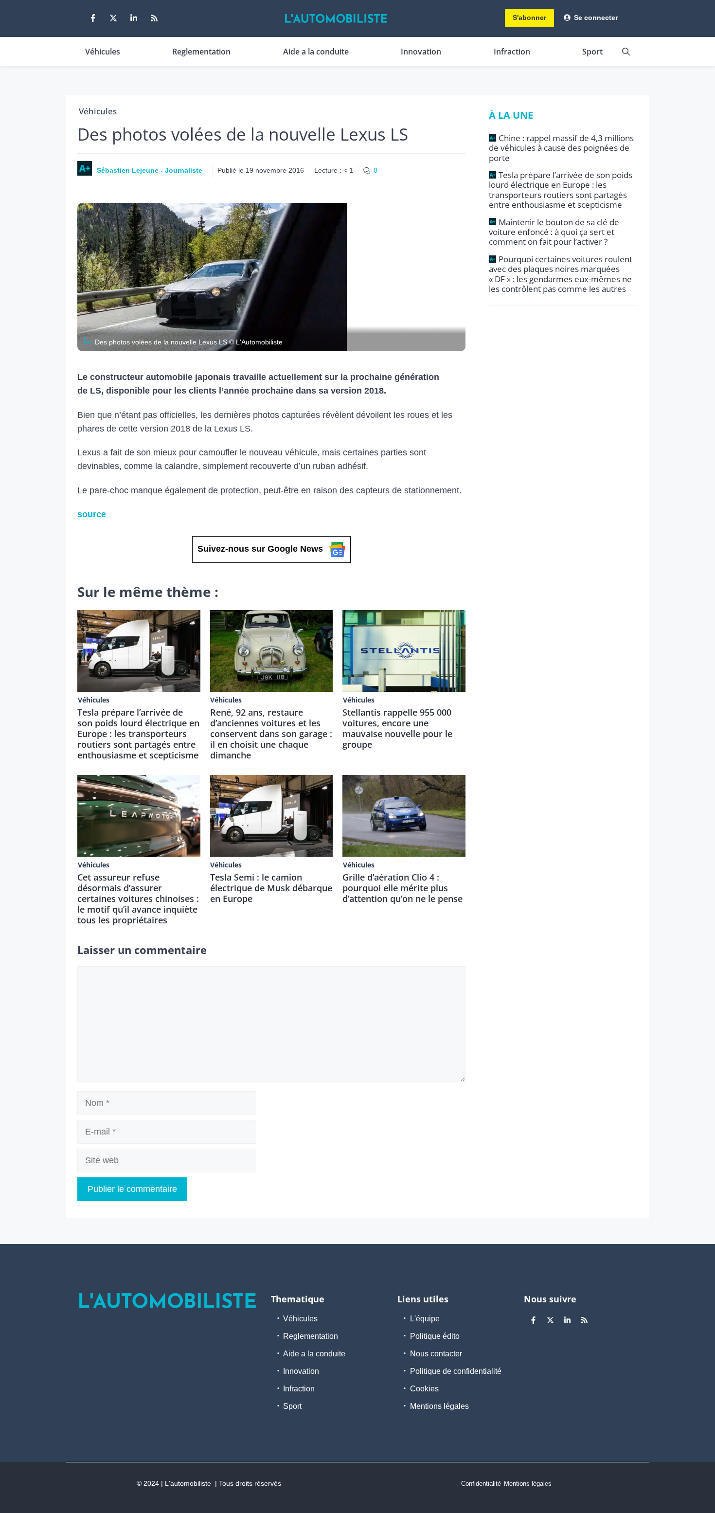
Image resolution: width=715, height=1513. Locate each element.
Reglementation (201, 51)
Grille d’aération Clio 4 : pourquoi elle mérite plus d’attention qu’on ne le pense (402, 887)
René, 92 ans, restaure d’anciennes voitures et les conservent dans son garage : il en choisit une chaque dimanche (271, 733)
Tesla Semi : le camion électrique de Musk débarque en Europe (271, 887)
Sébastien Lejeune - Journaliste (149, 170)
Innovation (421, 51)
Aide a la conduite (316, 51)
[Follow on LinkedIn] (134, 18)
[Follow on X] (113, 18)
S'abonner (529, 17)
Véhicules (102, 51)
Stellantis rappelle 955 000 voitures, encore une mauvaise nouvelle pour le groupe (397, 728)
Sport (592, 51)
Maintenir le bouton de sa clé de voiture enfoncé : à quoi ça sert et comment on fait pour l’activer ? (554, 232)
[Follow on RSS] (154, 18)
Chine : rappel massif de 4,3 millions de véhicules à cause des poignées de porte (561, 147)
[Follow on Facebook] (93, 18)
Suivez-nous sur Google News (260, 549)
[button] (626, 51)
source (91, 514)
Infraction (512, 51)
